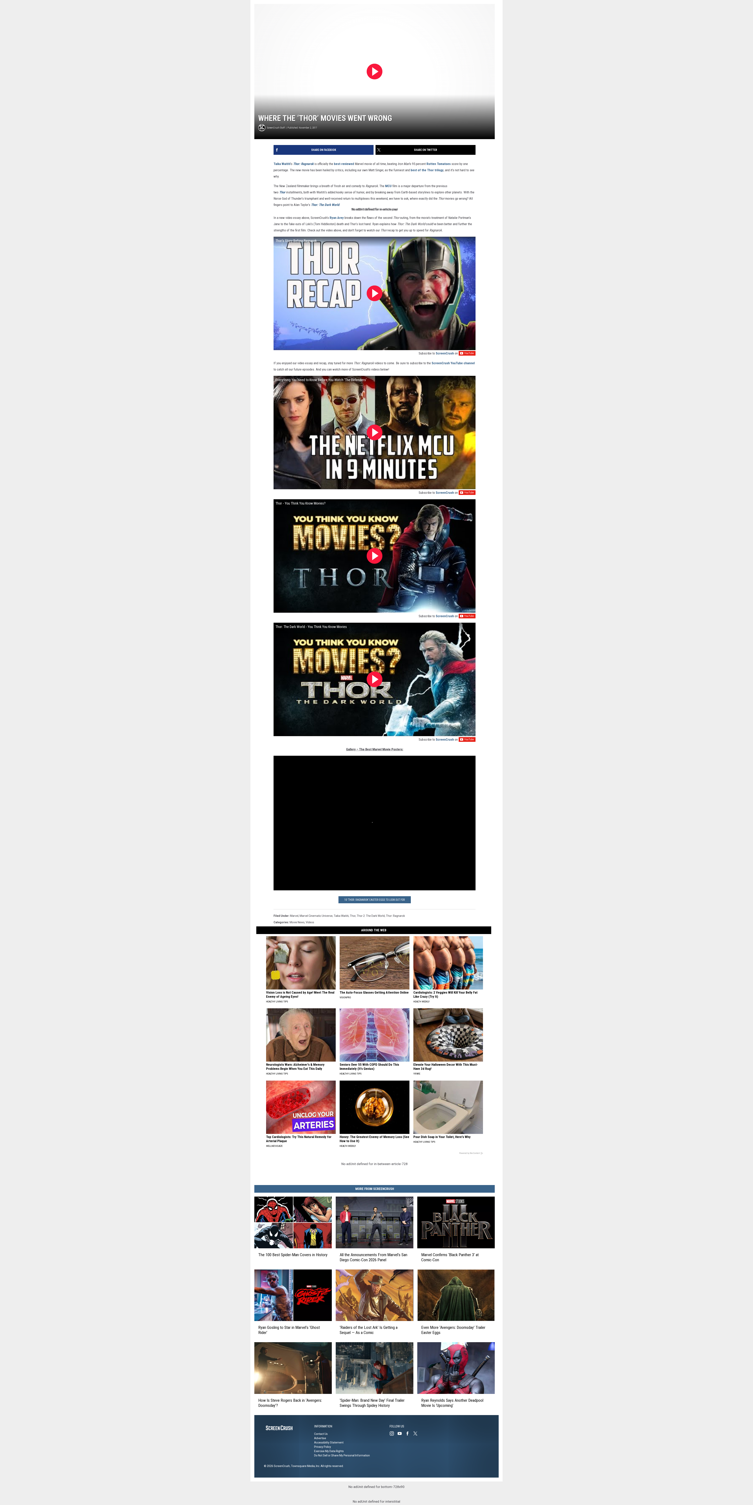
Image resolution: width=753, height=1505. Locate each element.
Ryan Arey (337, 218)
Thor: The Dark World (325, 205)
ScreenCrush (445, 353)
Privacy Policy (322, 1446)
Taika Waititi (282, 164)
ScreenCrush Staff (276, 127)
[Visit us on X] (417, 1433)
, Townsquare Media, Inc (304, 1466)
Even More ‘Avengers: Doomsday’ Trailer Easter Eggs (453, 1330)
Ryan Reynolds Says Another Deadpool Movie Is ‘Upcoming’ (452, 1403)
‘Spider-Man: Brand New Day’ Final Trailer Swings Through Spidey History (372, 1403)
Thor (282, 192)
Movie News (297, 922)
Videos (310, 922)
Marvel (294, 915)
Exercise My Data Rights (329, 1451)
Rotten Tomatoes (439, 164)
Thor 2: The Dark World (371, 915)
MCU (388, 186)
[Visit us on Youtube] (401, 1433)
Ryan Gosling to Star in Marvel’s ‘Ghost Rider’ (289, 1330)
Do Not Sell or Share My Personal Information (342, 1455)
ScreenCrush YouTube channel (453, 363)
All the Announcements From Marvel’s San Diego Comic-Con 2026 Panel (373, 1257)
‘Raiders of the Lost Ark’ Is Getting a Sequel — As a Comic (368, 1330)
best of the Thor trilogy (427, 170)
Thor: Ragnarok (303, 164)
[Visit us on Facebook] (409, 1433)
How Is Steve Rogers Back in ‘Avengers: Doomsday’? (290, 1403)
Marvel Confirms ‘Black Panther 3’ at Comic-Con (450, 1257)
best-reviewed (344, 164)
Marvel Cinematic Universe (316, 915)
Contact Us (321, 1433)
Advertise (320, 1438)
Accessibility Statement (329, 1442)
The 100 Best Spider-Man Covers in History (292, 1254)
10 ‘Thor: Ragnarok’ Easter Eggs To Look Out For (374, 899)
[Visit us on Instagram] (393, 1433)
